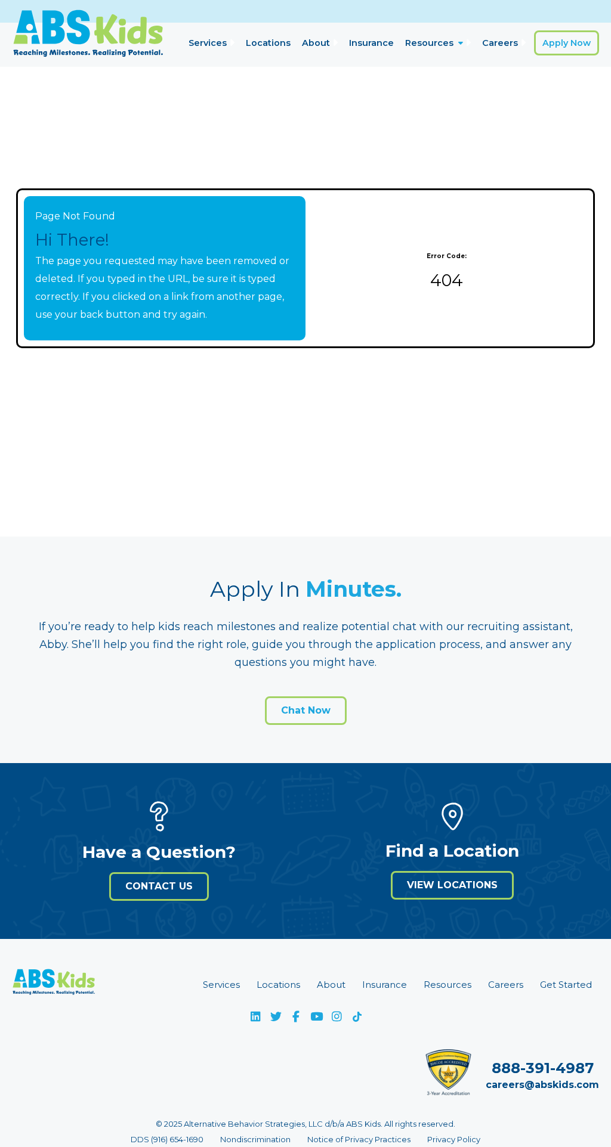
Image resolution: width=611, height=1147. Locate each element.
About (316, 43)
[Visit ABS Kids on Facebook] (296, 1016)
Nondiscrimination (255, 1139)
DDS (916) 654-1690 (167, 1139)
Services (208, 43)
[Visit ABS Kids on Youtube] (316, 1016)
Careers (500, 43)
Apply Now (566, 43)
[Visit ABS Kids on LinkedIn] (255, 1016)
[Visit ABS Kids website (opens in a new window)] (53, 985)
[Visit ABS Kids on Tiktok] (356, 1016)
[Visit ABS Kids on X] (275, 1016)
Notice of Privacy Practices (359, 1139)
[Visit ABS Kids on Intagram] (336, 1016)
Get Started (566, 984)
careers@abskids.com (542, 1084)
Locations (268, 43)
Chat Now (306, 710)
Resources (429, 43)
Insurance (371, 43)
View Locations (452, 885)
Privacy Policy (453, 1139)
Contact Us (159, 886)
